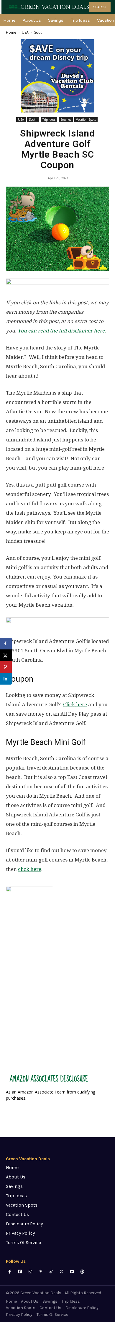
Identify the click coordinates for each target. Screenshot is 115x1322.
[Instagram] (30, 1271)
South (39, 32)
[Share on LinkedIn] (6, 679)
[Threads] (82, 1271)
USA (25, 32)
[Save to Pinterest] (6, 667)
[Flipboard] (20, 1271)
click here (29, 869)
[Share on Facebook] (6, 643)
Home (11, 32)
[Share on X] (6, 655)
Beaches (65, 119)
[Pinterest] (41, 1271)
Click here (75, 704)
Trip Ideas (48, 119)
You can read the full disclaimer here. (62, 331)
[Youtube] (71, 1271)
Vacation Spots (86, 119)
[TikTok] (51, 1271)
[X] (61, 1271)
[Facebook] (9, 1271)
